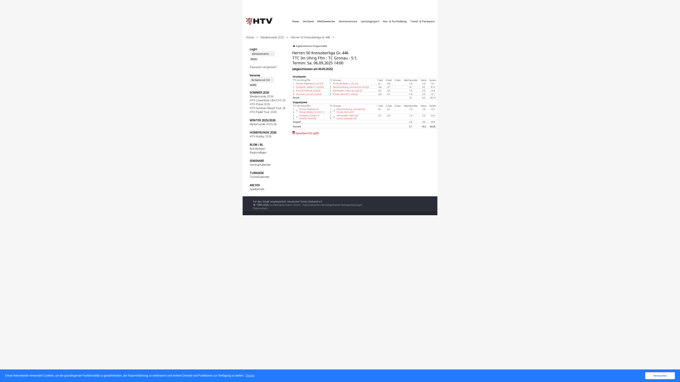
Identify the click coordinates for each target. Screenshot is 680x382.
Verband (308, 21)
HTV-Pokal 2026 (260, 104)
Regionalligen (258, 152)
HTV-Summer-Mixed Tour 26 (267, 108)
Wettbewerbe (326, 21)
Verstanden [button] (660, 375)
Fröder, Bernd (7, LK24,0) (345, 94)
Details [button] (250, 375)
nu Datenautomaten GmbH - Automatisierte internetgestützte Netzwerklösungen (315, 205)
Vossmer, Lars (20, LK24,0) (308, 94)
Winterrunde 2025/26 (263, 124)
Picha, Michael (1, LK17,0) (345, 83)
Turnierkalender (260, 177)
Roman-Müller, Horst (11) (311, 112)
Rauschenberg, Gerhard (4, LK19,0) (351, 87)
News (295, 21)
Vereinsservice (348, 21)
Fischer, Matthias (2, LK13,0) (309, 83)
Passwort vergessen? (263, 67)
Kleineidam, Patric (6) (347, 115)
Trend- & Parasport (422, 21)
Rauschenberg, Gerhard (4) (351, 109)
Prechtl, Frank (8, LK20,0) (308, 90)
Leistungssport (370, 21)
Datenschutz (260, 208)
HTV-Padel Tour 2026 (263, 112)
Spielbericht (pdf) (307, 133)
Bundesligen (257, 149)
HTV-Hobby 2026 (260, 136)
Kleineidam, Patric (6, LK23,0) (347, 90)
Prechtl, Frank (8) (307, 118)
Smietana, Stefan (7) (309, 115)
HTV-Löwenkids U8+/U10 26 (267, 100)
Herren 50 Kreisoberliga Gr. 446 (310, 37)
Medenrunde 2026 (261, 96)
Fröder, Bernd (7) (345, 112)
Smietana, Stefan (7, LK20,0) (310, 87)
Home (250, 37)
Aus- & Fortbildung (395, 21)
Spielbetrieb (257, 189)
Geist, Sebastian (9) (346, 118)
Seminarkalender (260, 165)
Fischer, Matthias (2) (309, 109)
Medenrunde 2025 (272, 37)
